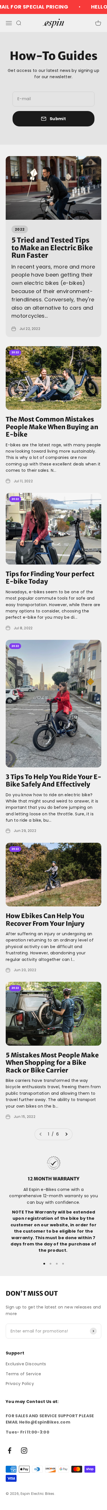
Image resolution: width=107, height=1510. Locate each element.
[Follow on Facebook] (9, 1450)
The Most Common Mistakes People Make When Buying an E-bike (52, 426)
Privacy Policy (20, 1383)
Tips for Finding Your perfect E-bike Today (50, 577)
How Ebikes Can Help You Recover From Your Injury (45, 919)
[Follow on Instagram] (24, 1450)
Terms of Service (23, 1374)
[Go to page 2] (66, 1134)
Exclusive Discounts (26, 1364)
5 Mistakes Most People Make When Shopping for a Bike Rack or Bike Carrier (52, 1062)
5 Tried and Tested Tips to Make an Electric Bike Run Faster (52, 248)
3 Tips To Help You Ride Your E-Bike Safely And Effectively (53, 780)
